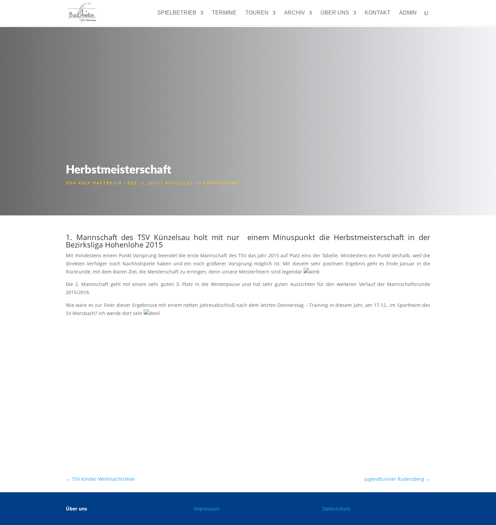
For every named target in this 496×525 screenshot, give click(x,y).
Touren (257, 13)
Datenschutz (336, 508)
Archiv (294, 13)
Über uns (335, 13)
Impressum (207, 508)
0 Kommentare (219, 183)
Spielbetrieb (176, 13)
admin (408, 13)
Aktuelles (179, 183)
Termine (224, 13)
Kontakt (377, 13)
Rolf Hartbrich (100, 183)
